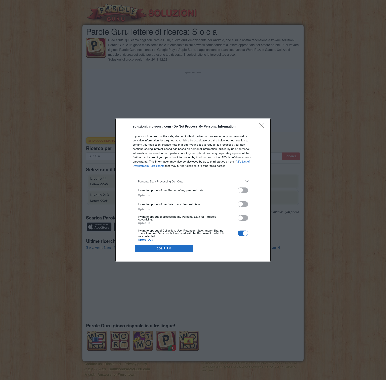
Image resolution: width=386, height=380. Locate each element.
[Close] (262, 127)
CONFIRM (164, 248)
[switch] (243, 190)
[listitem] (193, 181)
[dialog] (193, 190)
